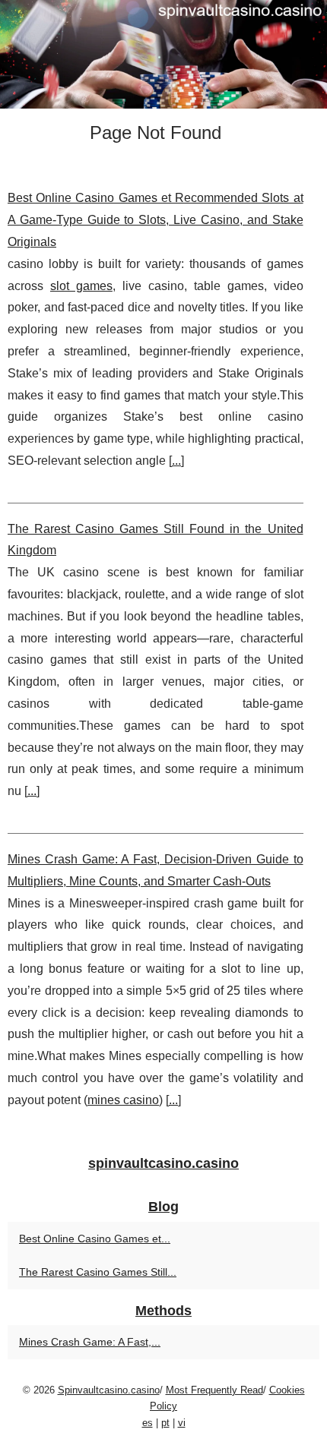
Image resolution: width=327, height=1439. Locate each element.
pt (165, 1422)
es (147, 1422)
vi (182, 1422)
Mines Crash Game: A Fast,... (89, 1342)
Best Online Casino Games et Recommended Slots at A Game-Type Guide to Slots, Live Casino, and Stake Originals (155, 219)
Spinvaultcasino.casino (109, 1390)
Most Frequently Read (214, 1390)
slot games (81, 285)
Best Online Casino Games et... (94, 1238)
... (176, 460)
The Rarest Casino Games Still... (97, 1272)
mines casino (123, 1099)
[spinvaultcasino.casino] (163, 54)
